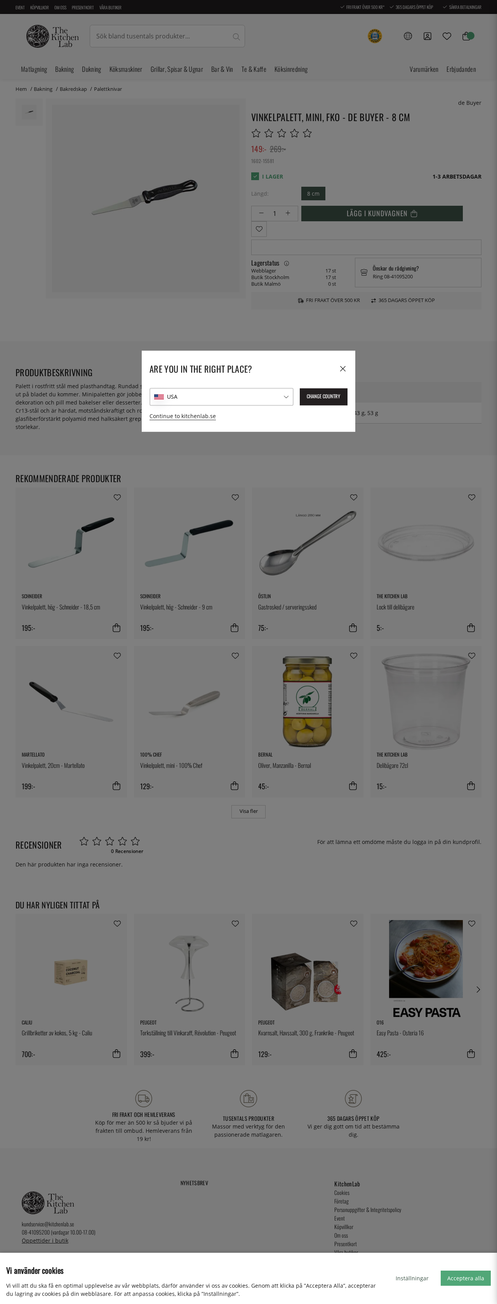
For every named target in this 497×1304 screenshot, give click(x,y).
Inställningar (412, 1278)
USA (172, 396)
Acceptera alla (465, 1278)
